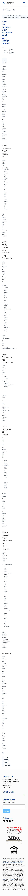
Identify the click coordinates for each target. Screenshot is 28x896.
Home (5, 15)
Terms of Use (12, 879)
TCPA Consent (12, 862)
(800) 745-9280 (8, 787)
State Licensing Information (8, 860)
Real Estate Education (13, 15)
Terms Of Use (19, 862)
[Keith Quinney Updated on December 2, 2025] (3, 51)
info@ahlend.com (8, 785)
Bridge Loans (22, 15)
